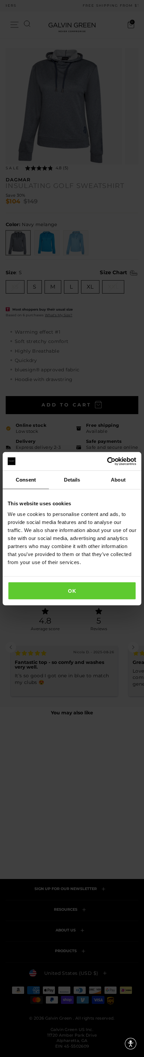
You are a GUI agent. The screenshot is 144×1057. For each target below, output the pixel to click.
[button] (130, 1043)
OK (72, 590)
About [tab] (118, 480)
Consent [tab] (26, 480)
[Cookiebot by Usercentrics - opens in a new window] (107, 461)
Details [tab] (72, 480)
